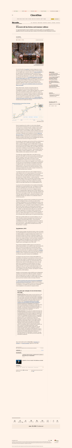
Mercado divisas (35, 22)
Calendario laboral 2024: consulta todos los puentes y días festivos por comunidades (33, 355)
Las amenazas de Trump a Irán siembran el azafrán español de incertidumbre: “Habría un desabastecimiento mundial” (54, 78)
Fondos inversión (36, 367)
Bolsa (31, 22)
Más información (18, 371)
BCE (20, 367)
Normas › (42, 350)
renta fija (27, 69)
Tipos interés (23, 367)
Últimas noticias (58, 22)
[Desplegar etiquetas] (43, 367)
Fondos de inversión (40, 22)
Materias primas (45, 22)
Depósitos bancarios (30, 367)
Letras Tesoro (17, 367)
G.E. (22, 361)
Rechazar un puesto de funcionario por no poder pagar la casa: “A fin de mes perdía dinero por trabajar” (54, 82)
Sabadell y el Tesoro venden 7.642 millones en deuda (32, 360)
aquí (33, 371)
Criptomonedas (53, 22)
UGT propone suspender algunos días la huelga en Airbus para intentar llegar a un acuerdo (54, 74)
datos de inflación (38, 71)
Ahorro (27, 367)
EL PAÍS (44, 18)
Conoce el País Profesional (36, 426)
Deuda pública (49, 22)
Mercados (15, 22)
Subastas (17, 25)
